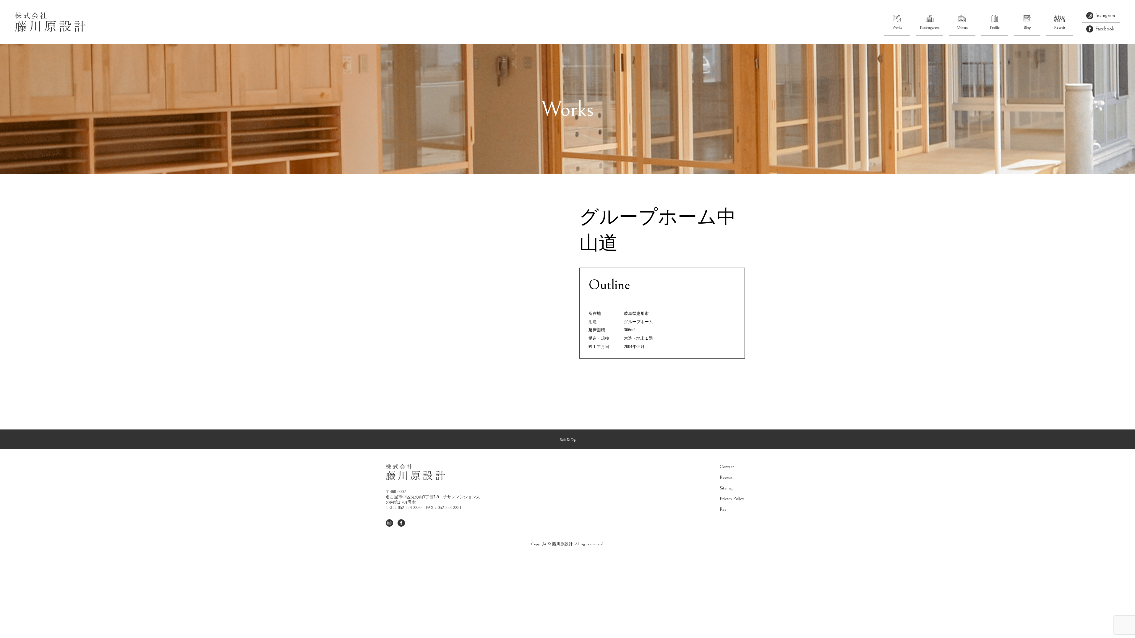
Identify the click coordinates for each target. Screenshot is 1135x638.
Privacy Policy (732, 498)
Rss (723, 509)
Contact (727, 466)
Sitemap (727, 488)
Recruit (726, 477)
